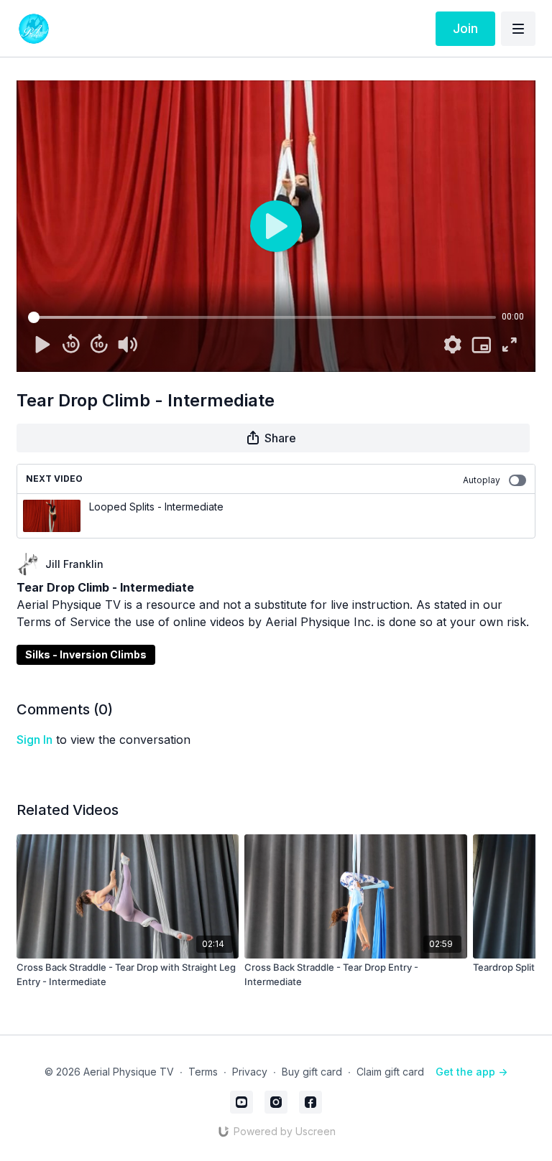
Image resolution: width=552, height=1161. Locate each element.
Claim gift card (390, 1072)
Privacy (249, 1072)
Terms (203, 1072)
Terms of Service (64, 622)
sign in (34, 739)
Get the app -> (471, 1072)
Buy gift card (312, 1072)
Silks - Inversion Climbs (86, 654)
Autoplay (481, 480)
